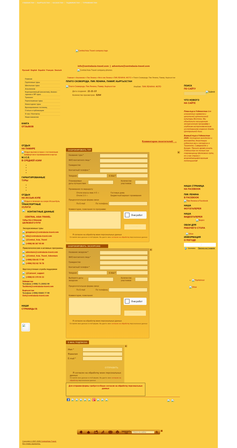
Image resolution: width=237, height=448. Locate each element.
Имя (71, 349)
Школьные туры (32, 85)
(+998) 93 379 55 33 (35, 277)
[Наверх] (88, 432)
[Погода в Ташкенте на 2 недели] (206, 248)
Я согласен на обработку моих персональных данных (97, 234)
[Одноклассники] (81, 400)
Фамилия (73, 354)
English (34, 70)
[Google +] (94, 400)
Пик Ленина (91, 78)
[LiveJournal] (89, 400)
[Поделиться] (95, 432)
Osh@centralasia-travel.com (35, 295)
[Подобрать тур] (103, 432)
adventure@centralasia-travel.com (131, 66)
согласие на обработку (120, 237)
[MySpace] (106, 400)
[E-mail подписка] (177, 399)
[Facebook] (68, 400)
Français (50, 70)
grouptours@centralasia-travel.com (42, 232)
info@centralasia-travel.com (93, 66)
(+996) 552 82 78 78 (35, 263)
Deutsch (58, 70)
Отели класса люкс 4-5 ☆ (87, 193)
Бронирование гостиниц (36, 107)
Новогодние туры (33, 104)
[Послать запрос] (110, 432)
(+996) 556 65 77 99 (35, 260)
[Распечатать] (117, 432)
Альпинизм (80, 78)
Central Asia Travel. (48, 441)
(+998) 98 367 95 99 (35, 244)
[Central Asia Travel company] (92, 51)
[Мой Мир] (77, 400)
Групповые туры (32, 82)
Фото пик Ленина (105, 78)
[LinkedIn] (98, 400)
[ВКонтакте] (72, 400)
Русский (26, 70)
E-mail (72, 358)
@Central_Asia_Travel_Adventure (42, 256)
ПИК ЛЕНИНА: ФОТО (122, 78)
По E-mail (80, 203)
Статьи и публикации (34, 110)
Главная (70, 78)
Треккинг (29, 97)
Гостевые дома (117, 193)
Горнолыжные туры (34, 101)
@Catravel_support (35, 273)
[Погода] (190, 248)
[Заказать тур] (126, 432)
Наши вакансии (32, 117)
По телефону (102, 203)
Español (41, 70)
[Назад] (81, 432)
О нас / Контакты (32, 114)
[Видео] (200, 220)
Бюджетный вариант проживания (126, 195)
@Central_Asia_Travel (36, 240)
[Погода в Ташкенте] (200, 246)
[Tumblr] (102, 400)
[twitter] (85, 400)
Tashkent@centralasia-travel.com (38, 286)
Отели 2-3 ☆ (82, 195)
